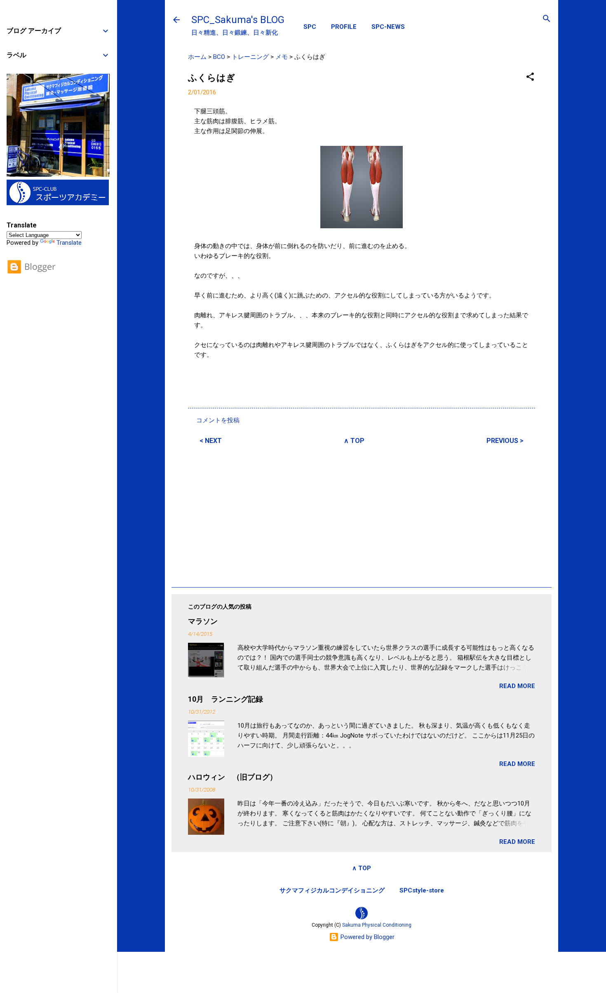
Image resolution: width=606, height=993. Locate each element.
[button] (530, 77)
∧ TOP (354, 441)
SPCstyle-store (421, 890)
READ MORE (517, 686)
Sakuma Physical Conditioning (376, 925)
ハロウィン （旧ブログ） (232, 777)
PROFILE (344, 26)
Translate (69, 242)
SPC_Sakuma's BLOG (237, 20)
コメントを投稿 (218, 420)
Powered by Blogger (367, 937)
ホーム (197, 57)
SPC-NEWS (388, 26)
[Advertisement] (361, 514)
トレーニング (250, 57)
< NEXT (211, 441)
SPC (309, 26)
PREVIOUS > (505, 441)
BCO (219, 57)
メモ (281, 57)
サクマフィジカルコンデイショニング (332, 890)
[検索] (547, 19)
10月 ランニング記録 (225, 699)
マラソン (203, 621)
